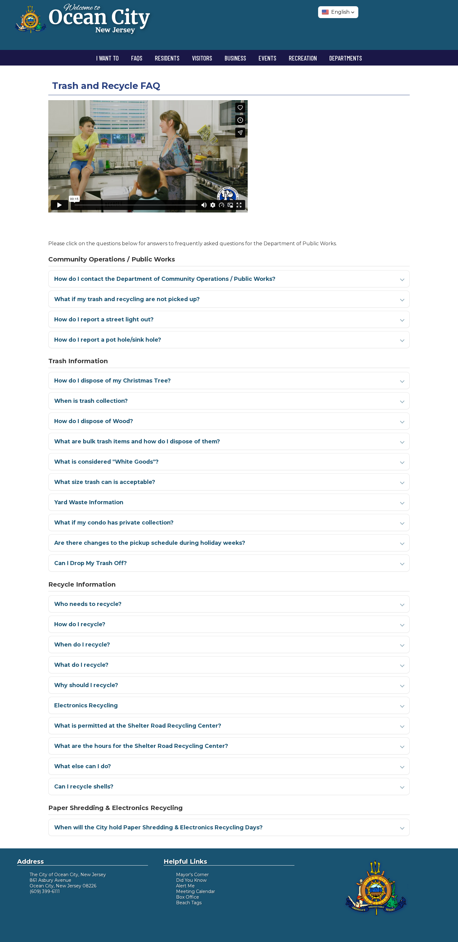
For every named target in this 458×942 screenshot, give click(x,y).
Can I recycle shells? (83, 786)
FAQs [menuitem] (136, 58)
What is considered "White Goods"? (106, 461)
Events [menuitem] (267, 58)
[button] (338, 12)
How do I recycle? (79, 624)
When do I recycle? (82, 644)
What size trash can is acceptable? (104, 482)
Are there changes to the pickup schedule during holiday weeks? (149, 542)
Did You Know (191, 880)
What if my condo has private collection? (114, 522)
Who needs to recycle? (88, 604)
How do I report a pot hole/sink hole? (107, 339)
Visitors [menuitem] (202, 58)
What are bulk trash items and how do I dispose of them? (137, 441)
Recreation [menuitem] (303, 58)
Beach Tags (189, 902)
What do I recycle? (81, 664)
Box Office (187, 897)
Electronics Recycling (86, 705)
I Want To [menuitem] (107, 58)
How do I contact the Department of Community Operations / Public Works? (164, 279)
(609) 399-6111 (45, 891)
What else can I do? (82, 766)
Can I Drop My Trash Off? (90, 563)
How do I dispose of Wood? (93, 421)
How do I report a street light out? (104, 319)
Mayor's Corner (192, 874)
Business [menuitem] (235, 58)
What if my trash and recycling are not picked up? (127, 299)
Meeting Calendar (195, 891)
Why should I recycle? (86, 685)
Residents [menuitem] (167, 58)
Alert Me (185, 886)
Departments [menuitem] (345, 58)
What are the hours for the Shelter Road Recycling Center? (141, 746)
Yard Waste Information (88, 502)
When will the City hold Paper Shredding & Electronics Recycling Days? (158, 827)
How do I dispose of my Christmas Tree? (112, 380)
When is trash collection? (91, 401)
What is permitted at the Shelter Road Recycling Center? (137, 725)
